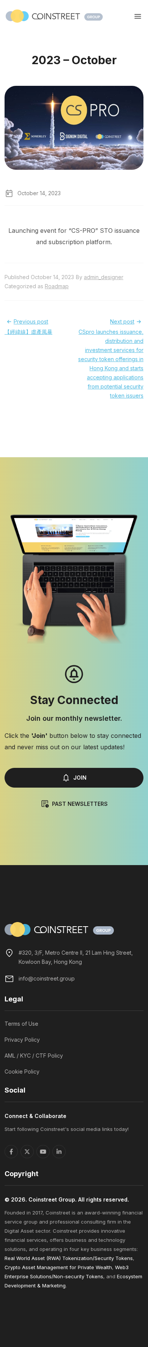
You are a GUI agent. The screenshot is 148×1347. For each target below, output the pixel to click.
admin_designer (103, 277)
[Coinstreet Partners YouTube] (43, 1151)
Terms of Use (21, 1023)
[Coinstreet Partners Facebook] (11, 1151)
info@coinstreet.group (47, 978)
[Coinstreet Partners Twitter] (27, 1151)
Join (80, 777)
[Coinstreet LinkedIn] (59, 1151)
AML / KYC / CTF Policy (34, 1055)
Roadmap (57, 286)
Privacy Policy (22, 1039)
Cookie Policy (22, 1071)
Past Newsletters (80, 804)
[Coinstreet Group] (54, 15)
